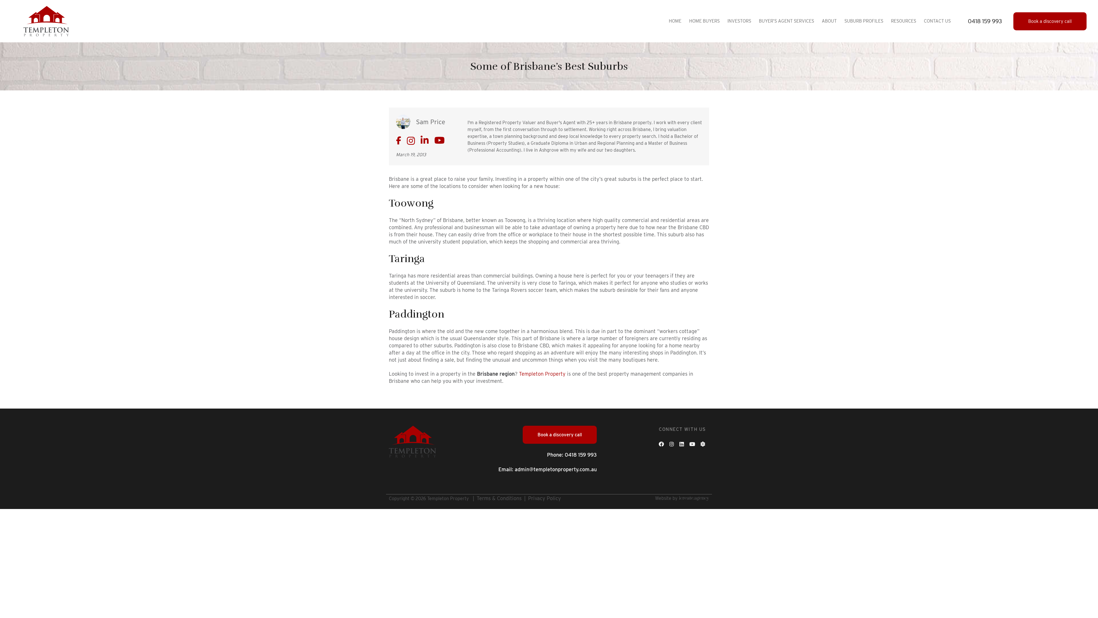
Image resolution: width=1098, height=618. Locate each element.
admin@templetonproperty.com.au (556, 469)
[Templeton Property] (46, 20)
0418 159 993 (581, 455)
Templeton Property (542, 374)
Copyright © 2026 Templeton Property (429, 498)
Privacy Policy (544, 498)
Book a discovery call (1050, 21)
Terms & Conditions (499, 498)
